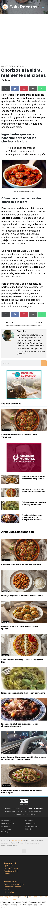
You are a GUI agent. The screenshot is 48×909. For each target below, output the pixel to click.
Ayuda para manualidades (14, 884)
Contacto (17, 814)
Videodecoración (10, 881)
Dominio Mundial (7, 823)
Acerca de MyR (29, 814)
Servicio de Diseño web (33, 811)
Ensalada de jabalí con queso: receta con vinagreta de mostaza (32, 517)
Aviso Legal (32, 897)
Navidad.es (5, 826)
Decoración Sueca (11, 868)
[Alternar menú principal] (43, 6)
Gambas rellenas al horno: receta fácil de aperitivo (34, 477)
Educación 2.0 (6, 821)
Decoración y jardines (12, 887)
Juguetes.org (6, 829)
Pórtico (7, 874)
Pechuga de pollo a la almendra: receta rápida (22, 595)
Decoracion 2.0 (10, 863)
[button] (24, 851)
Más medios (9, 892)
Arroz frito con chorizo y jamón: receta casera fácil (34, 490)
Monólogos (5, 832)
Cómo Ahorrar (30, 823)
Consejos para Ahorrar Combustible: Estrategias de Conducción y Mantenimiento (23, 758)
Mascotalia (29, 821)
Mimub (6, 889)
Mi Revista (29, 829)
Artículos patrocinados (13, 811)
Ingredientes (8, 66)
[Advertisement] (24, 38)
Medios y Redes (35, 808)
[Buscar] (44, 363)
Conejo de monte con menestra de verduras (21, 564)
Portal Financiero (31, 826)
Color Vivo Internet (16, 840)
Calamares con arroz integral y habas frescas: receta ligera (22, 791)
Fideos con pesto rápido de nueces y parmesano (34, 503)
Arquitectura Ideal (11, 871)
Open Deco (8, 866)
